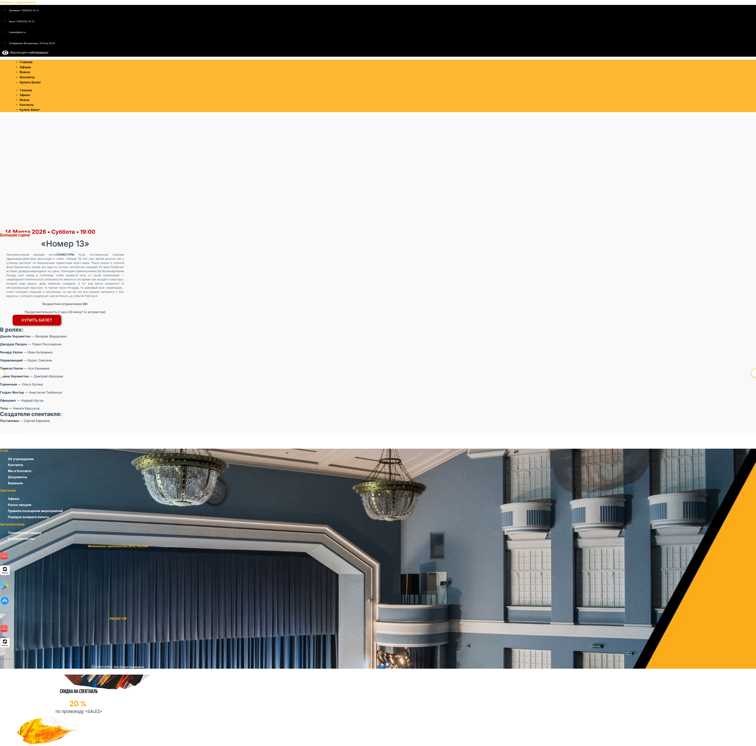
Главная (26, 90)
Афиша (25, 95)
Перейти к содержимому (18, 2)
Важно (25, 100)
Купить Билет (30, 82)
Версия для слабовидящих (28, 52)
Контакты (27, 105)
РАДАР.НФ (118, 618)
